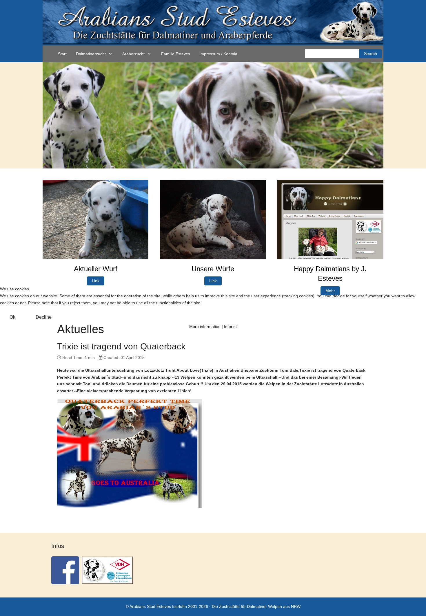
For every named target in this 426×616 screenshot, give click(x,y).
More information (205, 326)
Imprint (230, 326)
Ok (12, 317)
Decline (44, 317)
